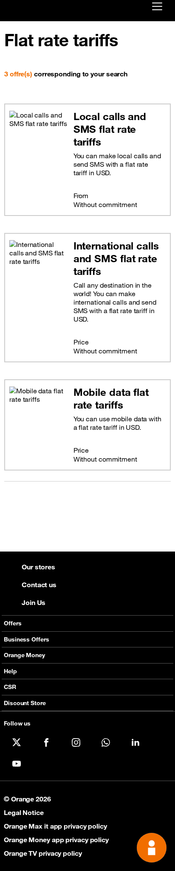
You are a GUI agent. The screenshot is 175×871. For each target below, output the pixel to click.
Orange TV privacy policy (43, 853)
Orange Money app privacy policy (56, 839)
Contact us (39, 584)
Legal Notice (24, 812)
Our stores (38, 567)
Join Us (33, 602)
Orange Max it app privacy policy (55, 826)
